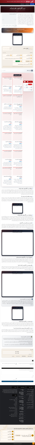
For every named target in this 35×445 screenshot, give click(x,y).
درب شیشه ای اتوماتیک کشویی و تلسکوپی (13, 407)
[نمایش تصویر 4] (6, 26)
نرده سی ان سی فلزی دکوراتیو (14, 416)
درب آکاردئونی (21, 1)
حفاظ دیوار (15, 1)
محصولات (8, 1)
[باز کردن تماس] (33, 443)
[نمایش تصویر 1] (15, 26)
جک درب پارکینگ (15, 400)
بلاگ (9, 1)
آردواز (16, 397)
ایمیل (16, 378)
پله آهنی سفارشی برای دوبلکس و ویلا (13, 399)
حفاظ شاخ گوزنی (18, 1)
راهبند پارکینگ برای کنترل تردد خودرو (13, 408)
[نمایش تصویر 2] (12, 26)
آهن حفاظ (16, 398)
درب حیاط (25, 1)
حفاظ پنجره (12, 1)
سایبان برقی (16, 409)
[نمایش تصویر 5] (3, 26)
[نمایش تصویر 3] (9, 26)
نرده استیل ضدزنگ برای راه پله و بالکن (13, 415)
